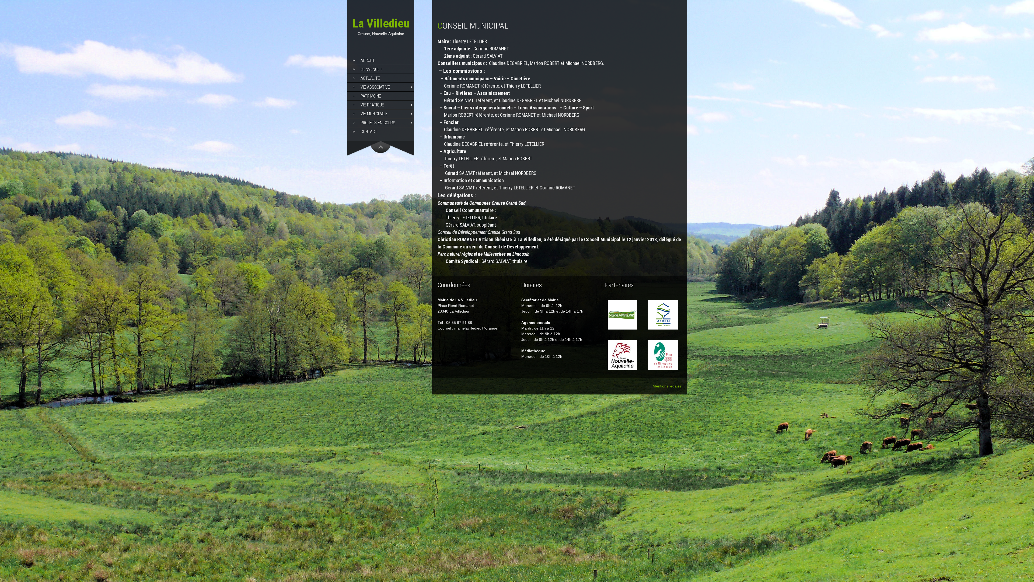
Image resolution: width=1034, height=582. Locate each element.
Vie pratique (372, 105)
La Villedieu (381, 23)
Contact (369, 131)
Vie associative (375, 87)
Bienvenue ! (371, 69)
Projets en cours (378, 122)
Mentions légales (667, 386)
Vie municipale (374, 113)
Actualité (370, 78)
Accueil (368, 60)
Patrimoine (371, 96)
